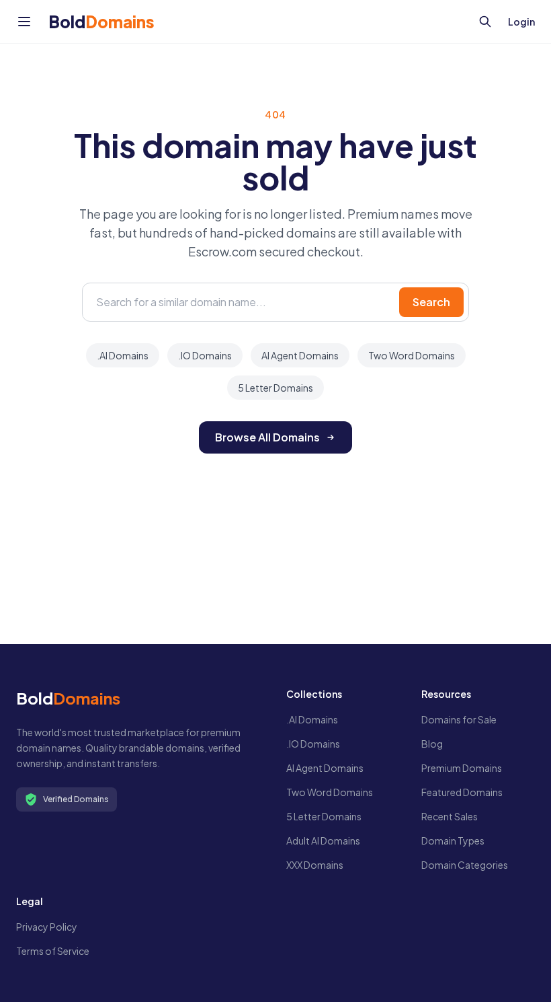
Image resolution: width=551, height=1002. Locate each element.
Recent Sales (449, 816)
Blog (432, 744)
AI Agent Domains (300, 355)
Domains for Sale (459, 719)
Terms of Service (52, 951)
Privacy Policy (46, 927)
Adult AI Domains (323, 840)
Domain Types (452, 840)
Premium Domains (461, 768)
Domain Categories (464, 865)
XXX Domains (314, 865)
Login (521, 21)
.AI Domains (123, 355)
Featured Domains (462, 792)
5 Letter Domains (275, 388)
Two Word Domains (411, 355)
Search (431, 302)
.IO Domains (205, 355)
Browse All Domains (267, 437)
